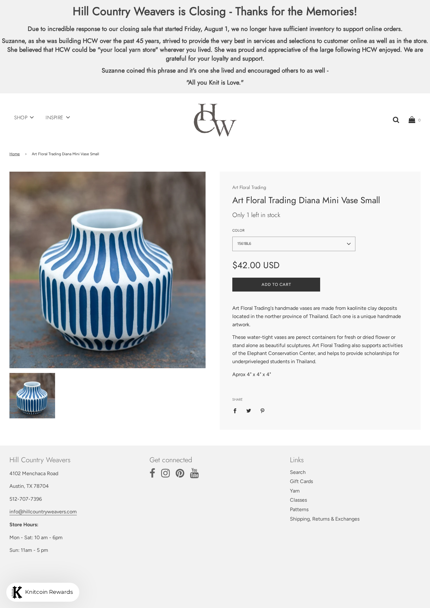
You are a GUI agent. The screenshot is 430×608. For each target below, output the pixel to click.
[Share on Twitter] (248, 410)
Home (14, 154)
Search (298, 472)
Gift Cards (301, 481)
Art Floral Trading (249, 187)
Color (238, 230)
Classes (298, 500)
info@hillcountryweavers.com (43, 512)
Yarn (295, 491)
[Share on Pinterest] (262, 410)
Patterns (299, 509)
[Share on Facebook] (236, 410)
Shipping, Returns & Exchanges (324, 519)
